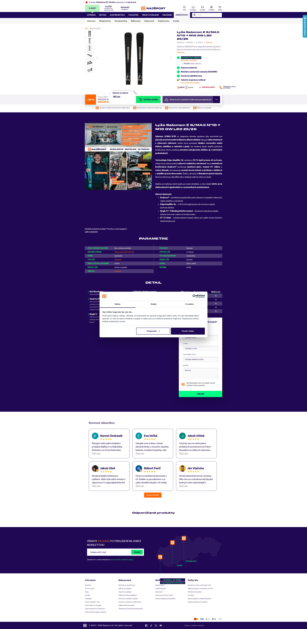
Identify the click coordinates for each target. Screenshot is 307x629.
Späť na (95, 28)
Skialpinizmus (105, 21)
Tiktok (151, 625)
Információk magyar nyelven (95, 612)
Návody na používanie (126, 585)
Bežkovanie (135, 21)
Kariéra (87, 595)
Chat (184, 10)
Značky (176, 21)
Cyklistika (133, 15)
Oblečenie (167, 15)
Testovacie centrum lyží (164, 595)
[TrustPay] (220, 619)
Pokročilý (130, 252)
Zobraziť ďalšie (153, 495)
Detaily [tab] (153, 304)
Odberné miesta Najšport (127, 595)
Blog (87, 592)
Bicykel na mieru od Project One (199, 585)
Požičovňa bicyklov (195, 592)
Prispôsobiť (152, 331)
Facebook (146, 625)
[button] (191, 99)
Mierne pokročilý (121, 252)
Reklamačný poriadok (126, 605)
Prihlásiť (211, 10)
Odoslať (137, 552)
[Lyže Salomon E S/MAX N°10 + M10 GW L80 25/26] (134, 58)
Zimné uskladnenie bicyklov (165, 598)
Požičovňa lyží (160, 588)
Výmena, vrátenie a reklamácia (129, 602)
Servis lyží (158, 592)
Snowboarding (121, 21)
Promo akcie (89, 588)
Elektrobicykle (117, 15)
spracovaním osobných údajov (122, 559)
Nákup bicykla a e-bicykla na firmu (200, 588)
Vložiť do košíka (151, 99)
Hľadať (195, 15)
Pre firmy (191, 595)
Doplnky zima (163, 21)
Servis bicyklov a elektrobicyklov (199, 598)
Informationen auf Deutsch (95, 609)
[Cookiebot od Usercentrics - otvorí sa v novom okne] (194, 296)
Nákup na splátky (124, 588)
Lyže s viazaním (91, 231)
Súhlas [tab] (118, 304)
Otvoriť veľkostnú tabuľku (190, 83)
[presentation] (97, 57)
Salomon (209, 42)
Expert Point (159, 585)
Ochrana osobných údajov (128, 598)
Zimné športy (182, 15)
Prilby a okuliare (150, 15)
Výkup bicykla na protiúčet (197, 602)
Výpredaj (91, 15)
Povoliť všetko (188, 331)
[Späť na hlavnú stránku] (153, 8)
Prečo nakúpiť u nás (92, 602)
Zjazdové (118, 260)
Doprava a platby (124, 592)
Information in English (93, 605)
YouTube (161, 625)
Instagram (156, 625)
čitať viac (180, 52)
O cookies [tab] (189, 304)
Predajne (193, 10)
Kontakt (202, 10)
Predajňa (88, 598)
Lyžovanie (91, 21)
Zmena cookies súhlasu (194, 625)
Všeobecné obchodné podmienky (130, 609)
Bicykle (102, 15)
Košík (220, 10)
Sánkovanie (149, 21)
